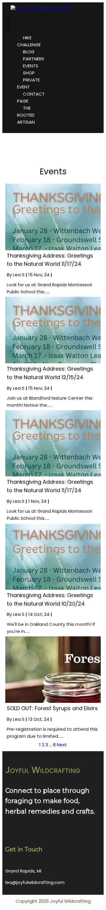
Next (62, 745)
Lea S (18, 275)
